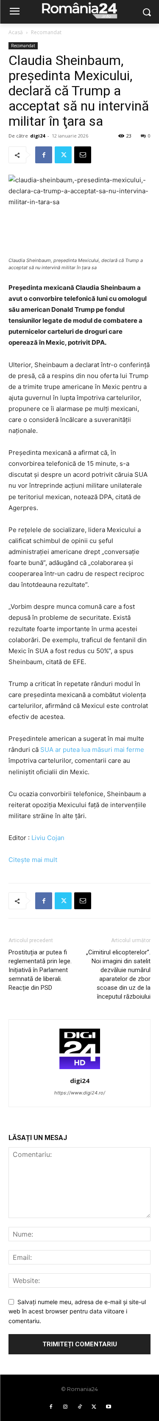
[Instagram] (65, 1407)
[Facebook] (43, 154)
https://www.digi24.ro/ (79, 1093)
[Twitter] (63, 154)
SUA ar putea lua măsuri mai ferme (92, 750)
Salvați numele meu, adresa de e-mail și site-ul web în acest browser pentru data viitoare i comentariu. (77, 1311)
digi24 (37, 135)
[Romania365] (79, 9)
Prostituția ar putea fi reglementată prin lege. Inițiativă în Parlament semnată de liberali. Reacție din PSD (40, 969)
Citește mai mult (32, 860)
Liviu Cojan (47, 838)
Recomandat (46, 32)
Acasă (15, 32)
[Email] (82, 154)
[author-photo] (79, 1069)
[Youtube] (108, 1407)
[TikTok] (80, 1407)
